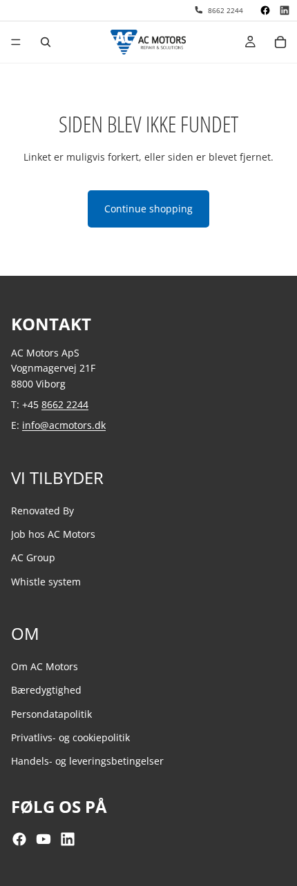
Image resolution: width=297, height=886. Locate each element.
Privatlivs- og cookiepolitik (70, 737)
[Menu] (16, 42)
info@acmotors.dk (64, 425)
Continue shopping (148, 208)
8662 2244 (64, 404)
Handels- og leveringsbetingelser (87, 761)
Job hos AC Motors (53, 534)
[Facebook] (265, 10)
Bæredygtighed (46, 690)
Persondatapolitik (51, 714)
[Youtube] (43, 839)
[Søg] (45, 42)
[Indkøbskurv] (280, 42)
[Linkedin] (284, 10)
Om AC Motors (44, 666)
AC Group (33, 558)
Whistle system (46, 581)
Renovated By (42, 510)
